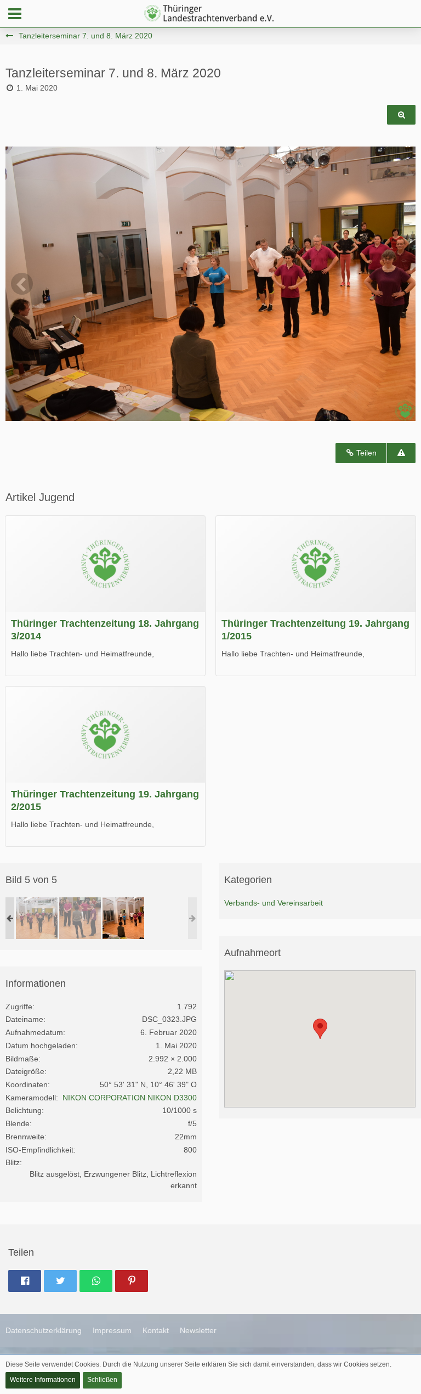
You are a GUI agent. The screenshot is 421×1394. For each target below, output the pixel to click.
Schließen (102, 1380)
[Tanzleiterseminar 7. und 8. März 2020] (37, 918)
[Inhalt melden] (401, 453)
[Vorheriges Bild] (22, 284)
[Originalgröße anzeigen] (401, 115)
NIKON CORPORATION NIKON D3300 (129, 1097)
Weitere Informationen (43, 1380)
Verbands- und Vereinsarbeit (273, 902)
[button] (14, 14)
